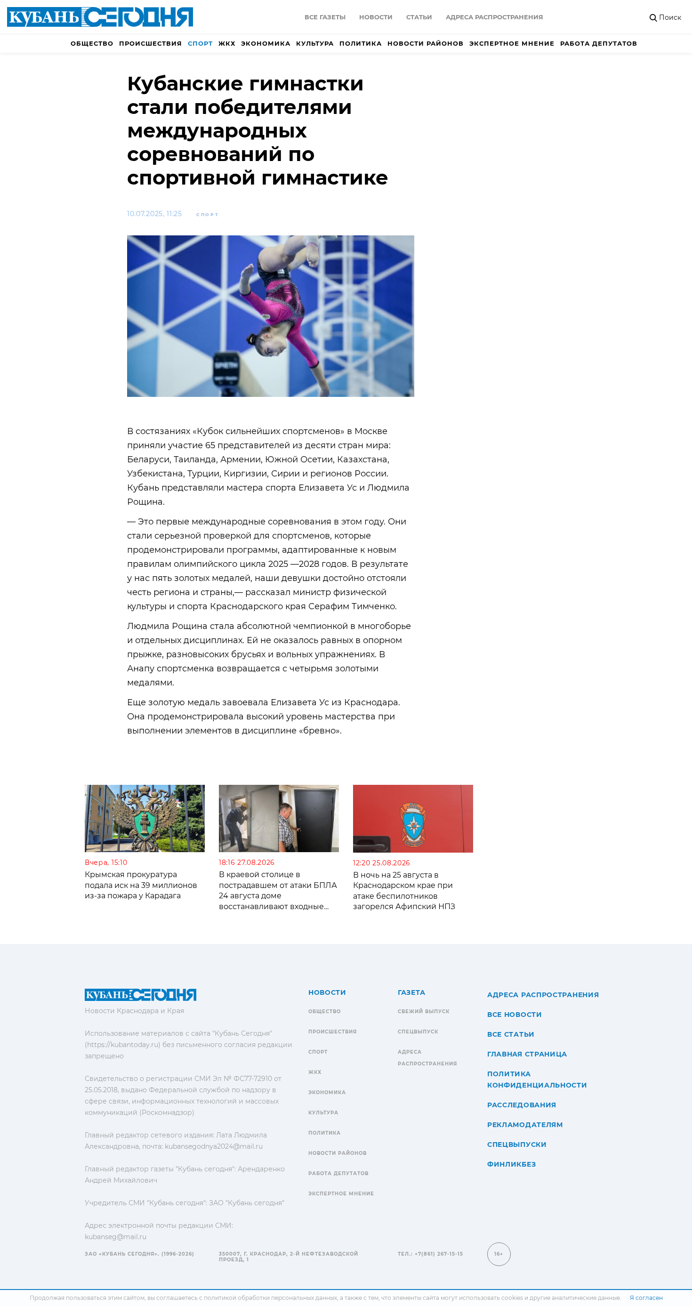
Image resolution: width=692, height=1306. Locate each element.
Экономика (265, 43)
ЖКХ (226, 43)
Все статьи (511, 1034)
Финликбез (511, 1164)
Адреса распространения (494, 17)
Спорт (200, 43)
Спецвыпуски (517, 1144)
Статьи (419, 17)
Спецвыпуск (418, 1032)
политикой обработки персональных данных (270, 1297)
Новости (376, 17)
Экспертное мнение (512, 43)
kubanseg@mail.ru (115, 1237)
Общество (92, 43)
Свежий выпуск (424, 1011)
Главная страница (527, 1054)
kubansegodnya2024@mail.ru (214, 1146)
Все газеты (325, 17)
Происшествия (150, 43)
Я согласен (646, 1297)
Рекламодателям (525, 1125)
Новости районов (425, 43)
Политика (360, 43)
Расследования (521, 1105)
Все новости (514, 1014)
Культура (315, 43)
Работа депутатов (598, 43)
